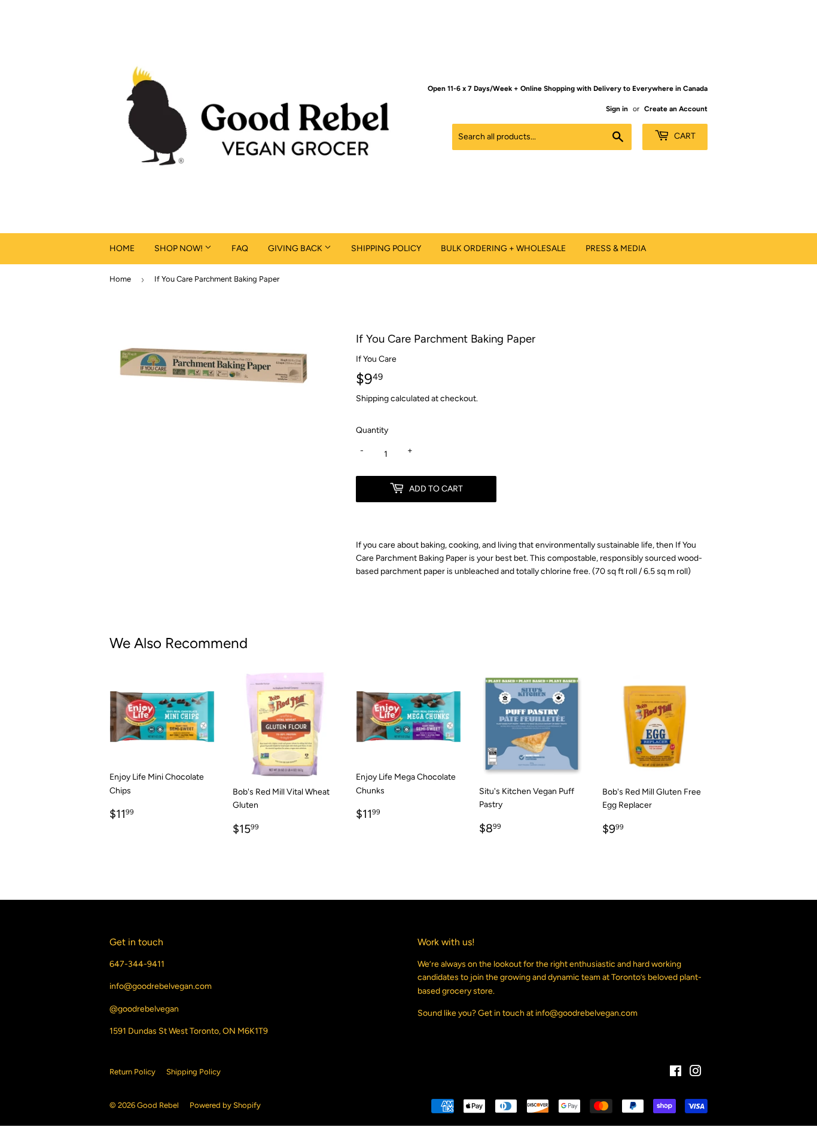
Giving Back (296, 248)
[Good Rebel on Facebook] (675, 1073)
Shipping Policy (386, 248)
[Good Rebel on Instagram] (696, 1073)
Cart (684, 136)
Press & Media (616, 248)
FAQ (239, 248)
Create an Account (676, 109)
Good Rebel (158, 1105)
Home (122, 248)
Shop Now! (179, 248)
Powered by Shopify (225, 1105)
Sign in (617, 109)
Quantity (372, 430)
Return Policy (132, 1071)
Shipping (372, 398)
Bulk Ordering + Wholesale (503, 248)
